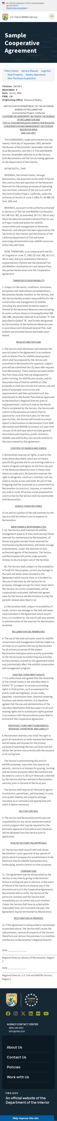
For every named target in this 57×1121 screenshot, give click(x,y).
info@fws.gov (17, 1031)
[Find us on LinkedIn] (32, 1013)
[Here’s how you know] (28, 6)
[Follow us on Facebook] (9, 1013)
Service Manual (29, 70)
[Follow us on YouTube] (47, 1013)
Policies (13, 1067)
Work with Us (18, 1076)
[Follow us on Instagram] (17, 1013)
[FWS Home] (5, 17)
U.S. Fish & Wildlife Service (24, 17)
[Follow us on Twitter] (24, 1013)
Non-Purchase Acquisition (22, 78)
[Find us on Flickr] (39, 1013)
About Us (14, 1047)
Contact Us (16, 1057)
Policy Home (11, 70)
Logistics (46, 70)
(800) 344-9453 (16, 1027)
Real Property (15, 74)
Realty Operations (36, 74)
